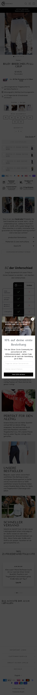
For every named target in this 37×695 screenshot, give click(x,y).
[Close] (32, 319)
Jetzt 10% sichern (18, 374)
